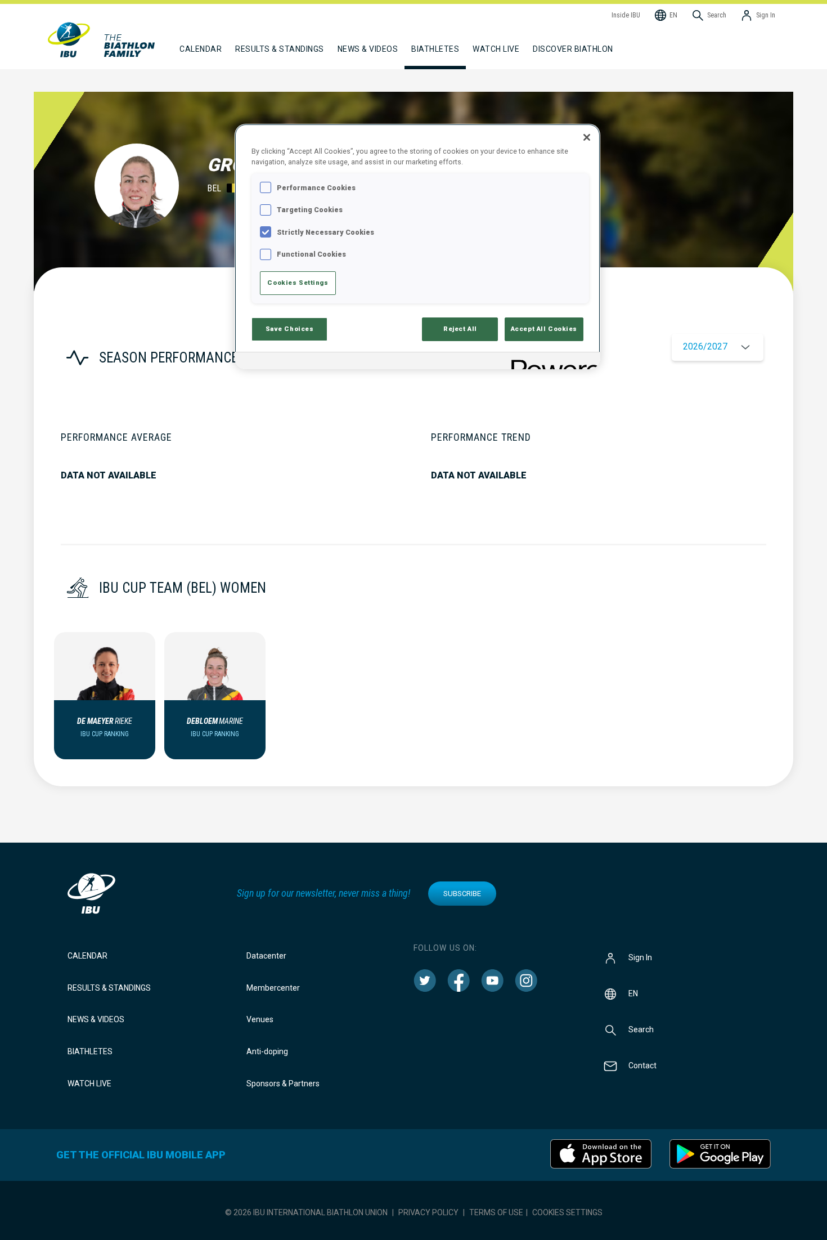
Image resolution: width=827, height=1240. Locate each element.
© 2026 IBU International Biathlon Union (306, 1212)
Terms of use (496, 1212)
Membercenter (273, 987)
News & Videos (96, 1019)
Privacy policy (428, 1212)
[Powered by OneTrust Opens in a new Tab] (552, 362)
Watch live (496, 48)
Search (641, 1028)
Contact (642, 1064)
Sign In (640, 956)
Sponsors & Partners (283, 1083)
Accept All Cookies (544, 329)
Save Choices (290, 329)
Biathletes (90, 1051)
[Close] (586, 137)
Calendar (87, 955)
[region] (417, 246)
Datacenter (266, 955)
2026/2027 (705, 346)
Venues (259, 1019)
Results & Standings (109, 987)
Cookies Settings (567, 1212)
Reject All (460, 329)
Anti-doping (267, 1051)
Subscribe (462, 893)
